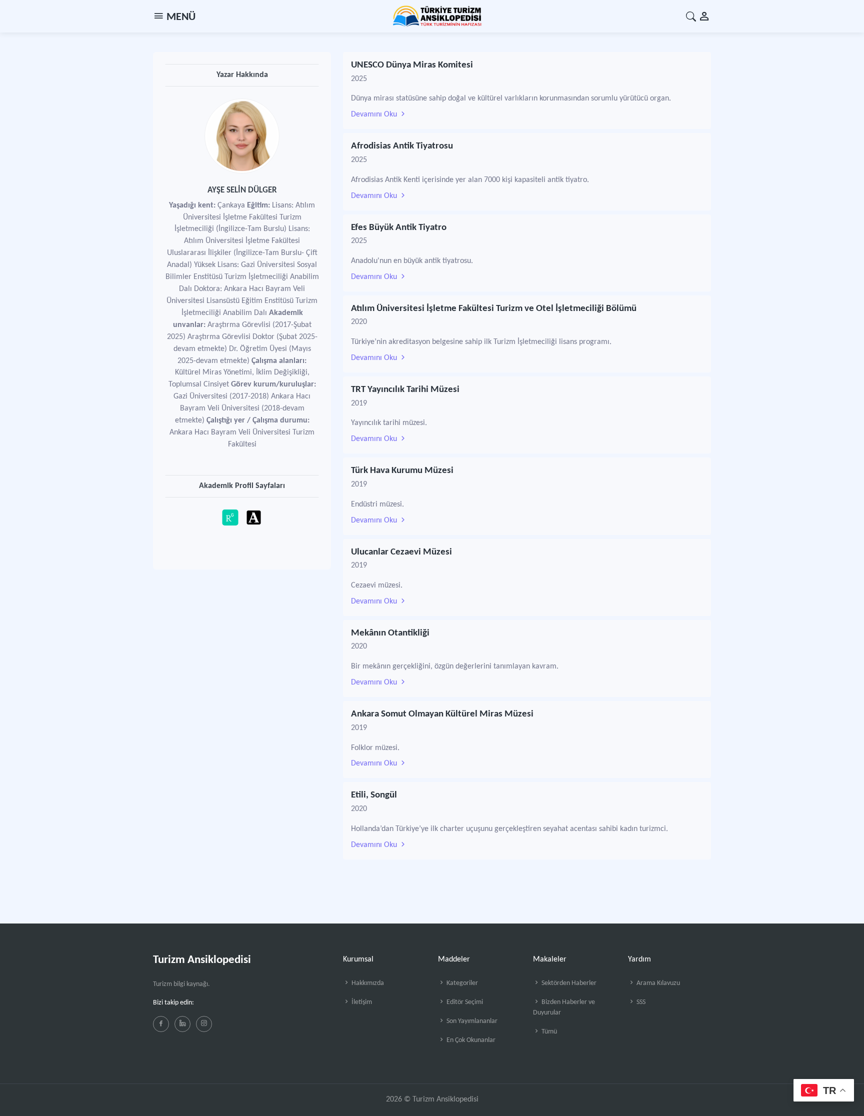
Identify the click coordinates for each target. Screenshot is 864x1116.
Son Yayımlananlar (471, 1021)
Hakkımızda (367, 983)
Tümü (548, 1032)
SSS (640, 1002)
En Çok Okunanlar (470, 1040)
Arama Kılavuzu (657, 983)
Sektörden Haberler (568, 983)
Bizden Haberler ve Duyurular (564, 1007)
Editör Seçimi (464, 1002)
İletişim (361, 1002)
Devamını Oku (375, 114)
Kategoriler (461, 983)
